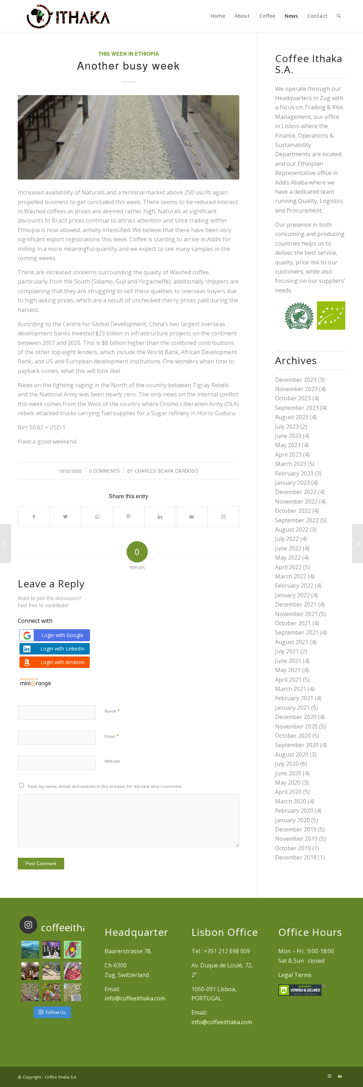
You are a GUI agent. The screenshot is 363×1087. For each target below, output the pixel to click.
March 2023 (290, 464)
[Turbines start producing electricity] (357, 543)
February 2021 (294, 698)
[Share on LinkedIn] (160, 517)
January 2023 (292, 483)
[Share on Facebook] (34, 517)
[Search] (338, 16)
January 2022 (292, 595)
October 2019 (293, 848)
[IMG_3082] (128, 137)
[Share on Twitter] (65, 517)
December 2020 (296, 717)
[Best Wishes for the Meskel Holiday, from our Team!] (30, 971)
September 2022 (297, 520)
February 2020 (294, 810)
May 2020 (288, 782)
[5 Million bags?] (5, 543)
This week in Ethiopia (128, 53)
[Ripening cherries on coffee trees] (51, 992)
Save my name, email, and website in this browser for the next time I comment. (105, 786)
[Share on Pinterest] (128, 517)
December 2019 (296, 829)
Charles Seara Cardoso (166, 470)
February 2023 (294, 473)
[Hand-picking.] (30, 992)
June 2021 (288, 661)
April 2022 (288, 567)
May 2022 (288, 557)
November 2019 (296, 838)
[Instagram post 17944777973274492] (30, 950)
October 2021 (293, 623)
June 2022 (288, 548)
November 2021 (296, 614)
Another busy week (128, 65)
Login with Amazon (62, 662)
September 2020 (297, 745)
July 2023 (287, 426)
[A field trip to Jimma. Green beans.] (73, 992)
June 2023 (288, 436)
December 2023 (296, 380)
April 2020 (288, 792)
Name (112, 711)
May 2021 (288, 670)
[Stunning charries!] (73, 971)
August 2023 (291, 417)
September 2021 (297, 632)
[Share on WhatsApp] (97, 517)
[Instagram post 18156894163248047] (73, 950)
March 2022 (290, 576)
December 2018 (296, 857)
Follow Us (56, 1012)
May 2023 (288, 445)
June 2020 (288, 773)
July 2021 (287, 651)
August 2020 (291, 754)
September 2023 (297, 408)
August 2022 (291, 529)
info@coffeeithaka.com (135, 998)
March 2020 (290, 801)
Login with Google (62, 635)
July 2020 (287, 764)
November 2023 (296, 389)
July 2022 (287, 539)
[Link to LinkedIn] (340, 1076)
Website (112, 761)
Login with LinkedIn (62, 648)
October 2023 (293, 398)
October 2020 (293, 736)
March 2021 (290, 689)
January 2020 (292, 820)
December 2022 (296, 492)
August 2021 (291, 642)
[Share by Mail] (191, 517)
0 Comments (104, 470)
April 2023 (288, 455)
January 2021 (292, 708)
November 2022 (296, 501)
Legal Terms (295, 975)
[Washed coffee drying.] (51, 971)
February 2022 (294, 585)
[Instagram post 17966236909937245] (51, 950)
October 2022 (293, 511)
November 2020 (296, 726)
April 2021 (288, 680)
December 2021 (296, 604)
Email (112, 736)
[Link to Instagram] (223, 517)
